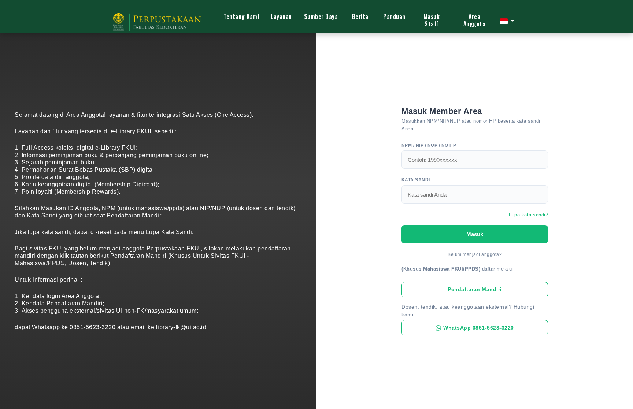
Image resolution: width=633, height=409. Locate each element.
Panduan (394, 16)
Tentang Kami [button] (241, 16)
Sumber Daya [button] (321, 16)
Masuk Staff (431, 20)
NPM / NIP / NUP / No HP (428, 145)
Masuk (474, 234)
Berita (360, 16)
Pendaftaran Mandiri (475, 289)
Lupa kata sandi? (528, 214)
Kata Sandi (415, 179)
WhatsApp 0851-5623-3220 (478, 328)
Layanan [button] (281, 16)
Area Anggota (474, 20)
